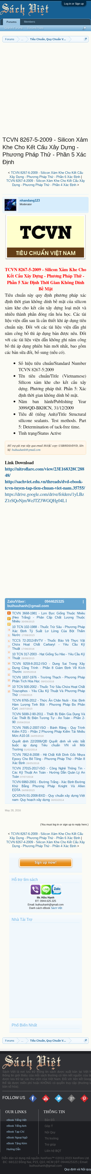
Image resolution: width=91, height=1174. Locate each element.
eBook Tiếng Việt (16, 1120)
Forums (12, 21)
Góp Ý (49, 1126)
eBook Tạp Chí (15, 1131)
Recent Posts (36, 28)
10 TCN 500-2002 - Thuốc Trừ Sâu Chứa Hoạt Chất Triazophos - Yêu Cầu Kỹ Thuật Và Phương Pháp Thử (48, 691)
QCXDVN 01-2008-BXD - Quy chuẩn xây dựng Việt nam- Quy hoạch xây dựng (48, 798)
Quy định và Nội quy (77, 1169)
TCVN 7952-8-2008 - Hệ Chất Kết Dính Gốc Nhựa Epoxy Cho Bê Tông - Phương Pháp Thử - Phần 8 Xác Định (48, 759)
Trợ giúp (50, 1144)
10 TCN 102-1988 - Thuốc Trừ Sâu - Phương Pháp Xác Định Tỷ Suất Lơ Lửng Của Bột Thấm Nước (48, 631)
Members (29, 21)
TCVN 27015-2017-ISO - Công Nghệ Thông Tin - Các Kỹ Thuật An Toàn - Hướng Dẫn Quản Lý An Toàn (48, 772)
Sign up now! (46, 863)
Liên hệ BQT (53, 1151)
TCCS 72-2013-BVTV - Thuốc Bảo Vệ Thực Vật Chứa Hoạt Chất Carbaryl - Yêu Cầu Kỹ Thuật (48, 644)
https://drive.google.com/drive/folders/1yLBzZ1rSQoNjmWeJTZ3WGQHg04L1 (44, 497)
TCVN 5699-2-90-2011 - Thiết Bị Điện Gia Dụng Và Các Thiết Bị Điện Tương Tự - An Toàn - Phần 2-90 (48, 718)
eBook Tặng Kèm (17, 1143)
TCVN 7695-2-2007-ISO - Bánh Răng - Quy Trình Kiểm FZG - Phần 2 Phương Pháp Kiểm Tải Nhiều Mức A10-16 (48, 732)
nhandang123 (30, 200)
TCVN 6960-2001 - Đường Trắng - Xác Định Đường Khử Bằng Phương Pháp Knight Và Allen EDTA (48, 786)
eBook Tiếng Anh (16, 1125)
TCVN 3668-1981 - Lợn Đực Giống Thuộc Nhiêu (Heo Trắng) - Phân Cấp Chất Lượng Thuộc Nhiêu (48, 617)
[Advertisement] (45, 90)
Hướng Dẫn (13, 1149)
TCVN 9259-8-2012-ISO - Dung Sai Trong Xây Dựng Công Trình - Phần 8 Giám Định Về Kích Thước (48, 668)
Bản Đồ (50, 1120)
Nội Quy (50, 1132)
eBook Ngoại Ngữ (17, 1137)
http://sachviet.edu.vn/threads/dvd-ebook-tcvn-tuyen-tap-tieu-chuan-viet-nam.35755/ (45, 484)
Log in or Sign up (74, 3)
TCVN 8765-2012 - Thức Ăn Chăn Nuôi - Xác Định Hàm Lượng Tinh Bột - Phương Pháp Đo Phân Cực (48, 704)
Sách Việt (56, 907)
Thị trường (51, 1138)
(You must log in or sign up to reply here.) (64, 824)
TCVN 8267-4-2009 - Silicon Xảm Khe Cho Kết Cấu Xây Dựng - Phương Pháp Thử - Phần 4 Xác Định (45, 183)
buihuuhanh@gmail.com (26, 450)
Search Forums (13, 28)
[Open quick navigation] (85, 39)
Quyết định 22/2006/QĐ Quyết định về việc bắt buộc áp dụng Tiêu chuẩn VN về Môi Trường (48, 745)
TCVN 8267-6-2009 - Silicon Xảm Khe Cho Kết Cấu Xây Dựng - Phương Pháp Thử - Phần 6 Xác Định (46, 175)
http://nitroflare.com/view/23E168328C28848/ (44, 471)
